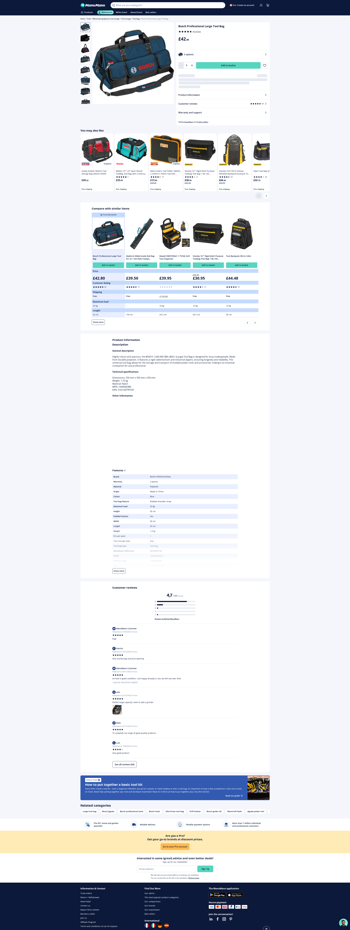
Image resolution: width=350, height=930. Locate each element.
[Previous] (247, 322)
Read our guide (233, 795)
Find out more (193, 878)
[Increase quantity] (192, 65)
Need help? (85, 901)
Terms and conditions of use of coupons (98, 926)
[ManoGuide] (343, 923)
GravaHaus (188, 122)
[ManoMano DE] (160, 925)
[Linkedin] (211, 919)
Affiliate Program (88, 922)
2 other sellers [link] (202, 122)
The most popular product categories (162, 897)
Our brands (150, 905)
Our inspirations (152, 909)
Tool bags (136, 19)
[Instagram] (224, 919)
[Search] (114, 5)
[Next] (266, 195)
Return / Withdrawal (89, 897)
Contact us (85, 905)
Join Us (83, 918)
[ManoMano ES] (166, 925)
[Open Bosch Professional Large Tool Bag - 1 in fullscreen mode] (133, 63)
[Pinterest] (231, 919)
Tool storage (126, 19)
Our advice (150, 893)
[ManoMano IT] (153, 925)
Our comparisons (152, 901)
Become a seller (87, 914)
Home (82, 19)
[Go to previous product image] (97, 63)
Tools (89, 19)
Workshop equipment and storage (106, 19)
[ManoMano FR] (147, 925)
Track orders (86, 893)
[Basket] (268, 5)
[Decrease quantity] (181, 65)
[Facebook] (217, 919)
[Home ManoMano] (93, 5)
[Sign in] (261, 5)
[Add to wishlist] (264, 65)
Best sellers (150, 914)
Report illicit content (89, 909)
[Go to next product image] (168, 63)
